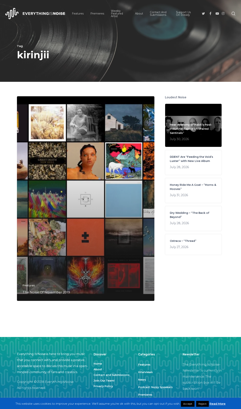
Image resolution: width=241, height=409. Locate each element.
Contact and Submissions (112, 375)
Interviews (145, 372)
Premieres (145, 394)
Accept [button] (187, 403)
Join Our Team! (104, 380)
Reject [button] (202, 403)
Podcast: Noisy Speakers (155, 387)
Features (29, 285)
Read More (218, 403)
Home (98, 363)
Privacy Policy (103, 386)
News (142, 379)
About (98, 369)
